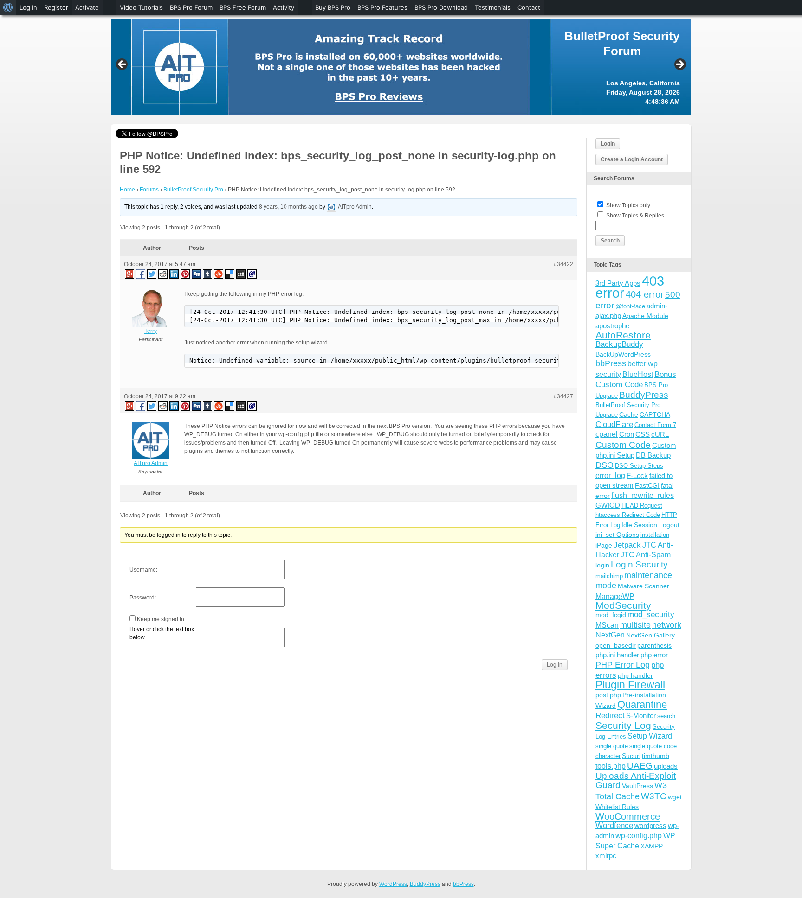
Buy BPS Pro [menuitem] (332, 7)
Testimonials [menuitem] (493, 7)
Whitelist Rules (617, 806)
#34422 (563, 264)
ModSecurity (623, 605)
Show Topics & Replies (635, 215)
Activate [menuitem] (87, 7)
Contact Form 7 (655, 424)
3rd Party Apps (617, 283)
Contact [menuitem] (528, 7)
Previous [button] (122, 65)
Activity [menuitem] (283, 7)
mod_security (650, 614)
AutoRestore (623, 335)
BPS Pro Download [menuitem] (441, 7)
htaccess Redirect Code (627, 514)
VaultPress (637, 786)
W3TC (653, 796)
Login (608, 143)
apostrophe (612, 326)
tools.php (610, 766)
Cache (628, 414)
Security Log (623, 725)
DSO (604, 465)
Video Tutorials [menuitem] (141, 7)
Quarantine (642, 704)
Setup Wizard (649, 736)
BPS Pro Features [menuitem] (382, 7)
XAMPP (651, 846)
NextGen (610, 635)
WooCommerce (627, 816)
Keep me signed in (160, 619)
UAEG (640, 766)
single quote (611, 746)
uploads (666, 766)
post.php (608, 695)
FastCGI (647, 485)
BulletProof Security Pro (193, 189)
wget (675, 797)
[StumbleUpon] (219, 273)
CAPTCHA (655, 414)
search (666, 716)
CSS (642, 434)
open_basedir (615, 645)
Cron (626, 434)
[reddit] (163, 273)
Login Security (639, 564)
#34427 (563, 396)
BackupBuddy (619, 344)
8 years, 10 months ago (288, 207)
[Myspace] (241, 273)
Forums (149, 189)
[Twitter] (152, 273)
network (666, 625)
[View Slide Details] (401, 67)
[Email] (252, 273)
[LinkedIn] (174, 273)
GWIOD (607, 505)
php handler (635, 675)
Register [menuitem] (56, 7)
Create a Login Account (632, 159)
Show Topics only (628, 205)
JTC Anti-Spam (646, 555)
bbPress (610, 363)
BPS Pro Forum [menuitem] (191, 7)
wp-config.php (638, 835)
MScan (607, 625)
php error (654, 655)
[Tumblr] (208, 273)
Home (127, 189)
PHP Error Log (622, 664)
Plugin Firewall (630, 685)
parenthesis (654, 645)
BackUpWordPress (623, 354)
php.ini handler (617, 655)
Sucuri (631, 755)
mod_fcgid (610, 614)
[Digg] (197, 273)
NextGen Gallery (650, 635)
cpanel (606, 434)
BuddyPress (643, 395)
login (602, 565)
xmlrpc (605, 856)
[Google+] (129, 273)
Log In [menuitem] (28, 7)
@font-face (630, 306)
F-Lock (637, 475)
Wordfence (614, 825)
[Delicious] (230, 273)
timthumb (655, 755)
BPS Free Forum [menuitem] (243, 7)
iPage (603, 545)
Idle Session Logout (650, 525)
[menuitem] (8, 7)
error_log (610, 475)
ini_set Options (617, 534)
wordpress (650, 825)
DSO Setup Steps (639, 465)
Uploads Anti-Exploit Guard (635, 780)
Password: (142, 597)
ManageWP (614, 596)
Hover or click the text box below (161, 633)
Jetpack (627, 544)
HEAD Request (641, 505)
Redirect (610, 715)
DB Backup (653, 455)
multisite (635, 625)
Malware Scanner (643, 586)
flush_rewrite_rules (642, 495)
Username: (143, 570)
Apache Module (645, 315)
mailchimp (609, 576)
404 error (645, 294)
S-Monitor (641, 716)
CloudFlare (614, 424)
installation (654, 534)
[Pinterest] (186, 273)
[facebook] (141, 273)
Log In (555, 665)
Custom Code (623, 444)
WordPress (393, 884)
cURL (660, 434)
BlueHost (637, 374)
